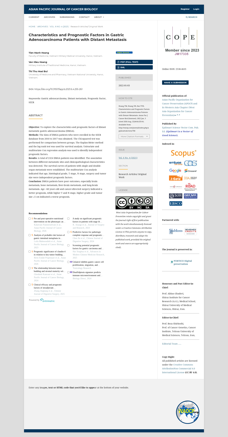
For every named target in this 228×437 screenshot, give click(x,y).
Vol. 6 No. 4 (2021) (59, 26)
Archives (49, 17)
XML (122, 67)
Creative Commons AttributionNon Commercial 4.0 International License (178, 368)
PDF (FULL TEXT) (129, 62)
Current (34, 17)
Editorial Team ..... (171, 343)
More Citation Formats (132, 136)
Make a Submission (175, 82)
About (98, 17)
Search (192, 17)
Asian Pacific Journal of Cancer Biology (63, 9)
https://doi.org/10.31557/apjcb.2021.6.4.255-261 (58, 89)
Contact (84, 17)
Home (32, 26)
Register (185, 9)
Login (196, 9)
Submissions (67, 17)
